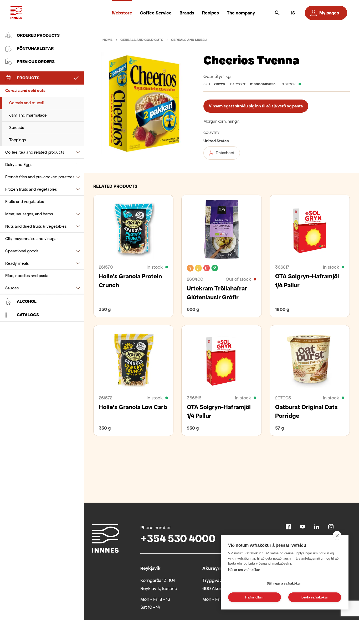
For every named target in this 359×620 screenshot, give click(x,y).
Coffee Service (156, 13)
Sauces (12, 287)
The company (241, 13)
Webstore (122, 13)
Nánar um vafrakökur (244, 570)
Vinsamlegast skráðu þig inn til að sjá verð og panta (256, 105)
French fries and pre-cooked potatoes (39, 176)
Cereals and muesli (26, 102)
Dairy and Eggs (18, 164)
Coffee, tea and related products (34, 152)
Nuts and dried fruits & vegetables (35, 226)
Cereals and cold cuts (25, 90)
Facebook (288, 527)
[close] (337, 535)
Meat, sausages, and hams (29, 213)
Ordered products (38, 35)
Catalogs (28, 314)
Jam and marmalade (28, 115)
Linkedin (317, 527)
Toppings (17, 139)
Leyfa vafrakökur (314, 597)
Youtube (302, 527)
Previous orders (36, 61)
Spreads (16, 127)
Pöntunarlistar (35, 48)
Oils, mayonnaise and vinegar (31, 238)
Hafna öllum (254, 597)
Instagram (331, 527)
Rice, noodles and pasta (26, 275)
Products (28, 78)
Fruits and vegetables (24, 201)
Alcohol (27, 301)
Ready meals (17, 263)
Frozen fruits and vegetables (31, 189)
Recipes (210, 13)
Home (107, 40)
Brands (187, 13)
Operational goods (21, 250)
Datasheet (225, 152)
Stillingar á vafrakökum (285, 583)
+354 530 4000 (178, 538)
